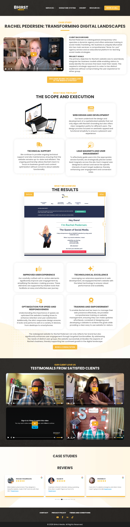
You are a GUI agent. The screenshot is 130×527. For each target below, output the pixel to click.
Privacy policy (59, 513)
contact (44, 513)
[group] (24, 487)
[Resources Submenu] (101, 8)
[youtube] (58, 517)
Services (50, 8)
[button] (55, 499)
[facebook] (62, 517)
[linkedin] (67, 517)
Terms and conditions (80, 513)
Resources (95, 8)
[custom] (72, 517)
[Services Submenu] (55, 8)
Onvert (82, 8)
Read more (14, 491)
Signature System (67, 8)
